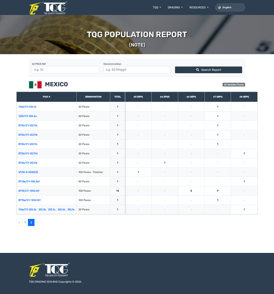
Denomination (112, 64)
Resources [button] (197, 7)
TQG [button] (156, 7)
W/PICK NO (39, 64)
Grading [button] (174, 7)
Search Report (211, 70)
